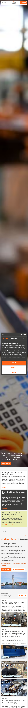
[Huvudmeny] (2, 2)
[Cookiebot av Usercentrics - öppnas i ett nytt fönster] (20, 334)
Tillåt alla (14, 362)
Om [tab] (23, 338)
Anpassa (13, 367)
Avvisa (14, 372)
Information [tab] (14, 338)
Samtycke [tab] (5, 338)
